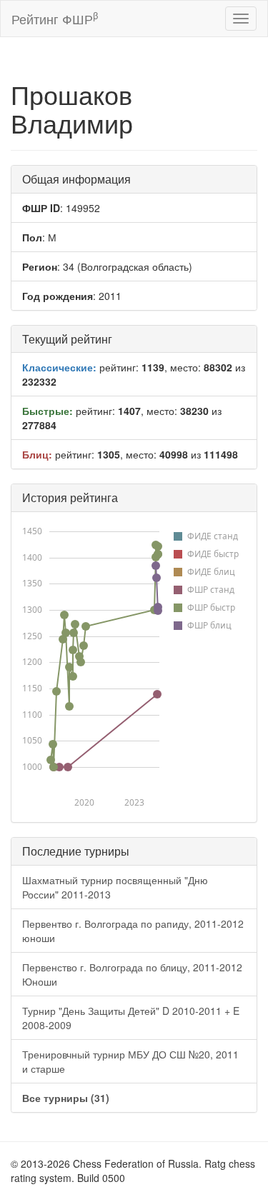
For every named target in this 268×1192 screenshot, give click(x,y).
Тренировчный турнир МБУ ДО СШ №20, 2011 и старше (130, 1061)
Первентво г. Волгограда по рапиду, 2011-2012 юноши (133, 930)
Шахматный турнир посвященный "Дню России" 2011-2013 (115, 887)
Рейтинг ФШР (54, 18)
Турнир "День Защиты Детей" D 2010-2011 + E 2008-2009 (130, 1017)
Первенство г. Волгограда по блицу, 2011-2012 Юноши (132, 974)
